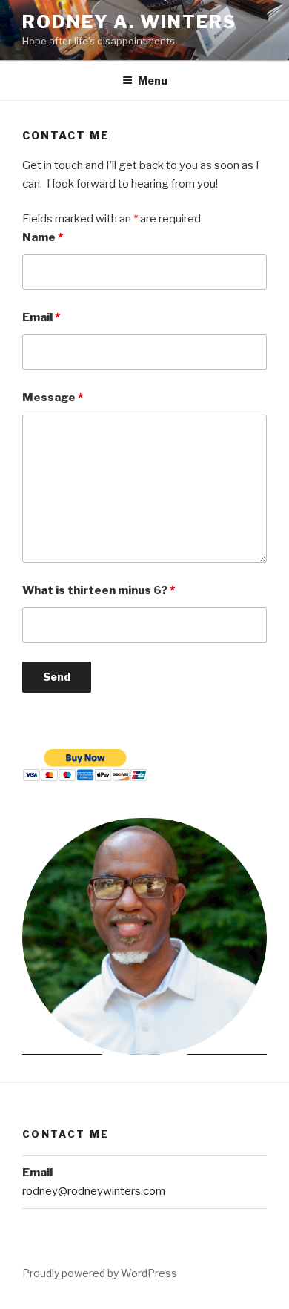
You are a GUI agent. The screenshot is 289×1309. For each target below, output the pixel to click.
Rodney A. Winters (129, 22)
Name (42, 237)
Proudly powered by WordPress (99, 1273)
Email (41, 317)
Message (52, 397)
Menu (152, 80)
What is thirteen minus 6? (98, 590)
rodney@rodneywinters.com (93, 1191)
